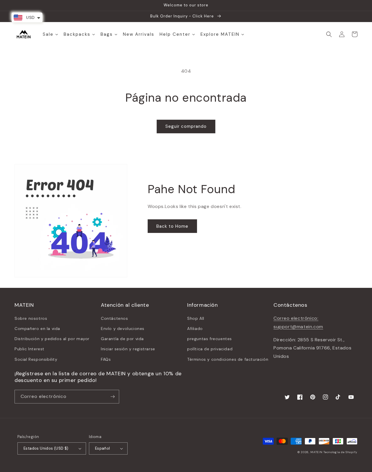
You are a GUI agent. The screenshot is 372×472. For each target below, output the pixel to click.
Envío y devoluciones (122, 328)
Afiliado (195, 328)
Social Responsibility (36, 359)
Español (102, 448)
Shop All (195, 318)
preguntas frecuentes (209, 338)
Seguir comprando (186, 126)
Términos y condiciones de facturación (227, 359)
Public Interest (29, 348)
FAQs (106, 359)
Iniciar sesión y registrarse (128, 348)
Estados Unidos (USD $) (46, 448)
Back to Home (172, 226)
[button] (329, 34)
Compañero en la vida (37, 328)
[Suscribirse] (112, 396)
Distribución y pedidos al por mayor (52, 338)
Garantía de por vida (122, 338)
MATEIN (316, 452)
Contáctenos (114, 318)
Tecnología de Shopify (340, 452)
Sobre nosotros (31, 318)
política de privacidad (210, 348)
